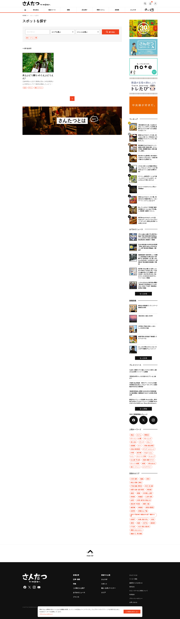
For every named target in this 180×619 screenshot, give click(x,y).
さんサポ (104, 579)
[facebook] (24, 587)
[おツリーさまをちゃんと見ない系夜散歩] (143, 188)
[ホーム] (25, 9)
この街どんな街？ (79, 588)
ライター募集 (133, 579)
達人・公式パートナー (108, 588)
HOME (24, 15)
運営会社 (132, 587)
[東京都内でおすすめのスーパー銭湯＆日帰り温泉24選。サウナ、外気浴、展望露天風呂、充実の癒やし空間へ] (143, 147)
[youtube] (39, 587)
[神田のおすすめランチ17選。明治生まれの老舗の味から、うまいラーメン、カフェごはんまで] (143, 199)
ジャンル (76, 597)
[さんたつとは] (72, 121)
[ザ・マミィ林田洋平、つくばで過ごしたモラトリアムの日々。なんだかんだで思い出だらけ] (143, 178)
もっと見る (143, 409)
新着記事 (76, 575)
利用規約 (132, 594)
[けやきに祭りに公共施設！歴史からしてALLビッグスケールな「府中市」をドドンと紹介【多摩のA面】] (143, 168)
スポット (104, 584)
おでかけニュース (79, 592)
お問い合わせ (133, 602)
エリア (103, 592)
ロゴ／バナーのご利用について (138, 591)
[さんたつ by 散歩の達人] (36, 3)
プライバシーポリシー (135, 598)
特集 (74, 584)
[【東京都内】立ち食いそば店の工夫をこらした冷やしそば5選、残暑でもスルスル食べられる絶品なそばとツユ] (143, 127)
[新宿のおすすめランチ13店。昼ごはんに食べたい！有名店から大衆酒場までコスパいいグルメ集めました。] (143, 137)
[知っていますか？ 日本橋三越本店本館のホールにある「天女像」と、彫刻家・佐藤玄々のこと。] (143, 209)
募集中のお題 (105, 575)
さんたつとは (133, 575)
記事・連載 (76, 579)
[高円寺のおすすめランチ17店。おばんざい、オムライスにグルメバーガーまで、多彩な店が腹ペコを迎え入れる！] (143, 219)
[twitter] (29, 587)
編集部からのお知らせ (135, 583)
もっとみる (143, 293)
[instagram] (34, 587)
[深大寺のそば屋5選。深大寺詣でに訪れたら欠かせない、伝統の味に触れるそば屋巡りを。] (143, 157)
